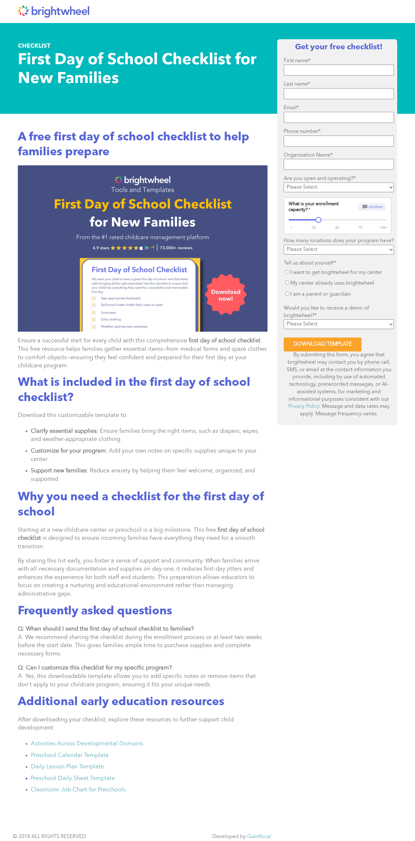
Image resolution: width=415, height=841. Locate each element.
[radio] (339, 272)
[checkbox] (339, 283)
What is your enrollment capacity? (313, 207)
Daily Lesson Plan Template (67, 767)
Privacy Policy (303, 406)
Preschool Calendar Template (70, 755)
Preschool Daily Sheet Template (73, 778)
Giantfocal (259, 836)
